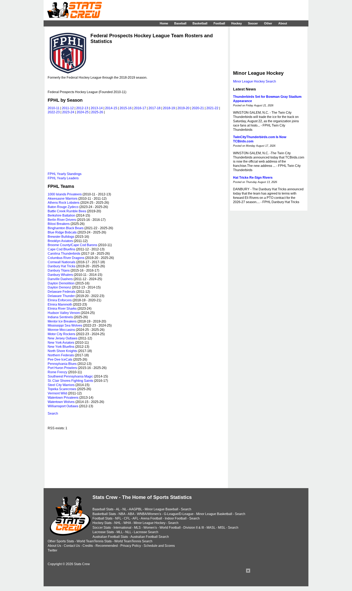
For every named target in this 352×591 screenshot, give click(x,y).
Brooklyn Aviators (60, 241)
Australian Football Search (149, 536)
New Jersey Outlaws (62, 338)
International (122, 527)
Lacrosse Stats (103, 532)
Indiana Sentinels (60, 317)
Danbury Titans (59, 270)
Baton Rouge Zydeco (63, 207)
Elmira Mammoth (60, 304)
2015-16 (126, 108)
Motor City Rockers (61, 334)
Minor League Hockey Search (254, 81)
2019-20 (183, 108)
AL (118, 509)
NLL (128, 532)
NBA (122, 514)
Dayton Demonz (59, 287)
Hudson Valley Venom (64, 313)
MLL (120, 532)
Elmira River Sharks (62, 308)
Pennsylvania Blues (62, 363)
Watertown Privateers (63, 397)
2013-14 (97, 108)
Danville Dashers (60, 279)
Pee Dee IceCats (60, 359)
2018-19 (169, 108)
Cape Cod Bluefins (61, 249)
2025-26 (97, 112)
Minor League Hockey (149, 523)
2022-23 (54, 112)
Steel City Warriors (61, 385)
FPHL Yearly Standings (64, 174)
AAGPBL (135, 509)
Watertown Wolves (61, 402)
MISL (221, 527)
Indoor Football (176, 518)
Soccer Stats (101, 527)
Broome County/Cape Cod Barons (72, 245)
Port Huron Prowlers (62, 368)
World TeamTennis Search (133, 541)
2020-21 (198, 108)
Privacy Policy (130, 545)
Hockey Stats (102, 523)
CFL (127, 518)
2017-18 (154, 108)
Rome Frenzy (57, 372)
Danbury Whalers (60, 274)
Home (164, 23)
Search (53, 413)
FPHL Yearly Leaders (63, 178)
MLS (137, 527)
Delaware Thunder (61, 296)
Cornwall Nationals (61, 262)
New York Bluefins (61, 346)
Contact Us (72, 545)
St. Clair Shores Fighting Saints (70, 380)
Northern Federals (61, 355)
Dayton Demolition (61, 283)
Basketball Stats (104, 514)
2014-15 (111, 108)
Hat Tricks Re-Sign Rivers (253, 177)
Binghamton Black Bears (66, 228)
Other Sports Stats (61, 541)
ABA (131, 514)
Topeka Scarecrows (62, 389)
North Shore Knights (62, 351)
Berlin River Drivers (62, 219)
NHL (117, 523)
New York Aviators (61, 342)
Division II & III (193, 527)
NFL (118, 518)
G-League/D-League (179, 514)
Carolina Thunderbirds (64, 253)
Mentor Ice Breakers (62, 321)
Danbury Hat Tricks (61, 266)
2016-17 (140, 108)
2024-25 (83, 112)
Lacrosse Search (146, 532)
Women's (150, 527)
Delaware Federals (61, 291)
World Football (170, 527)
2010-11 (53, 108)
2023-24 (68, 112)
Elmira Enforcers (60, 300)
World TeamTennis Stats (94, 541)
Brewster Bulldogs (61, 236)
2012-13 (82, 108)
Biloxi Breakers (59, 224)
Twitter (52, 550)
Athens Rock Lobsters (63, 202)
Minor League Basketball (214, 514)
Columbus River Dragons (66, 258)
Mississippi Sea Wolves (65, 325)
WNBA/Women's (149, 514)
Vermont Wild (57, 393)
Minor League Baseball (161, 509)
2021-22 (212, 108)
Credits (87, 545)
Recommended (107, 545)
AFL (135, 518)
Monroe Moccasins (61, 329)
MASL (211, 527)
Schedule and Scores (159, 545)
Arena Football (151, 518)
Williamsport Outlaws (63, 406)
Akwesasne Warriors (62, 198)
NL (124, 509)
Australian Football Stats (110, 536)
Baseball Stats (102, 509)
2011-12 (68, 108)
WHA (127, 523)
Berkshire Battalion (61, 215)
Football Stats (102, 518)
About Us (54, 545)
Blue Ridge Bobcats (62, 232)
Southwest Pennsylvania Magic (70, 376)
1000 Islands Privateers (65, 194)
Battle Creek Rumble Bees (67, 211)
